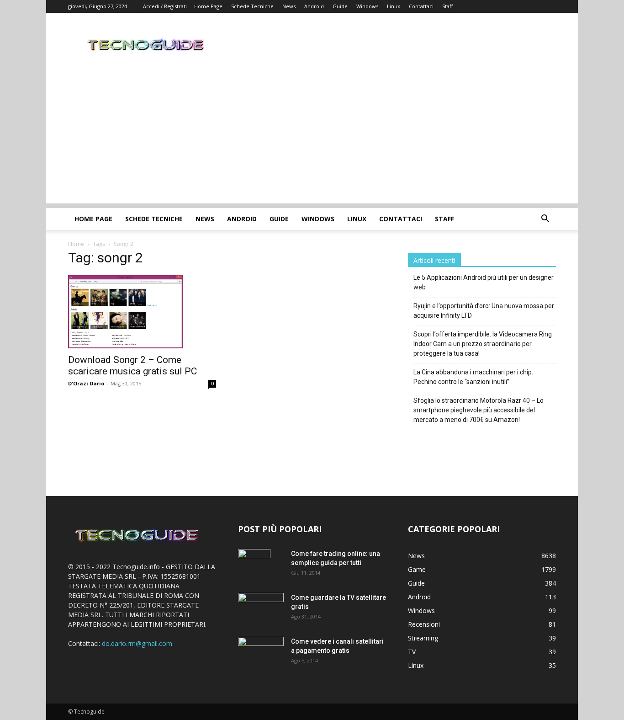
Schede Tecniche (252, 6)
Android (314, 6)
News (289, 6)
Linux (393, 6)
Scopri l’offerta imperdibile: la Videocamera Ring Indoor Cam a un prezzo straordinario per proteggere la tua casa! (482, 344)
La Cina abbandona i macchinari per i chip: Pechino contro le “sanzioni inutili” (473, 376)
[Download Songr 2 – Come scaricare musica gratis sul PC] (142, 311)
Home (76, 244)
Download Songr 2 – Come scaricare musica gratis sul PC (132, 365)
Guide (340, 6)
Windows (367, 6)
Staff (447, 6)
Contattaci (421, 6)
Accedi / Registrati (165, 6)
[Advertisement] (312, 139)
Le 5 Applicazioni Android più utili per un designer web (483, 282)
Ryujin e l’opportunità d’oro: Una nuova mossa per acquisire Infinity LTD (483, 310)
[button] (545, 219)
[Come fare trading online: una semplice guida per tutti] (254, 565)
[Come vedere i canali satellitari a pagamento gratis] (261, 651)
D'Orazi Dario (86, 383)
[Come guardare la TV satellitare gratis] (261, 608)
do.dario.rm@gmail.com (137, 643)
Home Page (208, 6)
